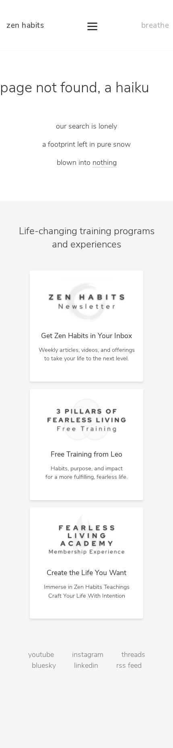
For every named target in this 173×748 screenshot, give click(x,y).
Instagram (87, 655)
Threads (133, 655)
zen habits (25, 26)
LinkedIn (86, 666)
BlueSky (44, 666)
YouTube (41, 655)
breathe (155, 26)
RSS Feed (129, 666)
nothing (105, 163)
